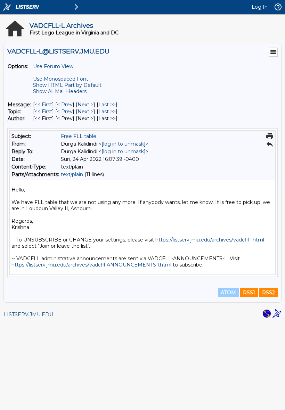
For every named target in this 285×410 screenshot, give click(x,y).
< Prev (65, 104)
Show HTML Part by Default (67, 85)
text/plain (72, 174)
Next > (85, 104)
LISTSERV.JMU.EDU (28, 314)
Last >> (107, 104)
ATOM (228, 292)
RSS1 (249, 292)
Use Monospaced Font (60, 79)
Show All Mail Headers (60, 91)
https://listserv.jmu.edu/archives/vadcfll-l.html (209, 240)
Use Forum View (53, 66)
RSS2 (268, 292)
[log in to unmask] (123, 144)
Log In (260, 7)
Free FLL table (78, 136)
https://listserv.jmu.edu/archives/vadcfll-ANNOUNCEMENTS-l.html (91, 265)
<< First (43, 104)
